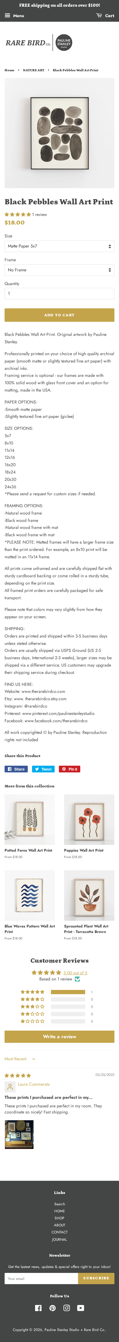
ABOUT (59, 1225)
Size (8, 236)
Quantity (12, 284)
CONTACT (60, 1232)
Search (59, 1203)
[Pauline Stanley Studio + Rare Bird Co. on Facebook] (38, 1309)
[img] (18, 1075)
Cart (109, 15)
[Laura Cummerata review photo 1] (19, 1134)
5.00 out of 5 (75, 973)
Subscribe (96, 1278)
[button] (18, 214)
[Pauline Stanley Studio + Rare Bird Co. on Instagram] (66, 1309)
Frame (10, 260)
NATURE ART (33, 70)
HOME (59, 1211)
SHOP (59, 1218)
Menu (18, 16)
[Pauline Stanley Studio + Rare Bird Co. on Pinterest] (52, 1309)
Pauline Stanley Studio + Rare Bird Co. (75, 1329)
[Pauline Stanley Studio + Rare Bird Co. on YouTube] (80, 1309)
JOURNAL (59, 1239)
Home (9, 70)
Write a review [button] (59, 1036)
